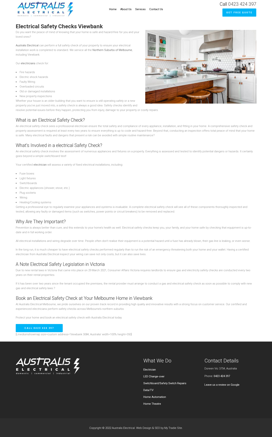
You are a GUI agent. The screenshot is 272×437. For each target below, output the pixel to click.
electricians (28, 63)
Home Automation (154, 397)
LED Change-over (153, 376)
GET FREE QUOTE (239, 12)
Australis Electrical (27, 45)
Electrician (149, 369)
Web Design (143, 428)
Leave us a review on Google (221, 384)
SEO (157, 428)
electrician (40, 164)
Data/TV (148, 390)
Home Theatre (152, 403)
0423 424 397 (242, 4)
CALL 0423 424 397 (39, 328)
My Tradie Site (173, 428)
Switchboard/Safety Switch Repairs (164, 383)
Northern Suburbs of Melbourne (112, 50)
